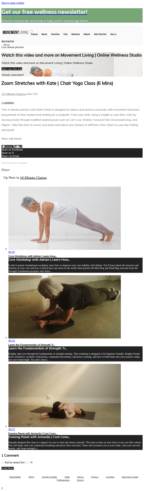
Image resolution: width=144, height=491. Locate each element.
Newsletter (15, 477)
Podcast (87, 34)
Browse (34, 34)
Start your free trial (11, 68)
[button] (31, 31)
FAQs (31, 477)
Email (19, 146)
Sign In (7, 44)
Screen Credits (49, 477)
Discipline (55, 34)
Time (65, 34)
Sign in (113, 34)
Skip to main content (12, 2)
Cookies (110, 477)
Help (67, 477)
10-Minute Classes (13, 94)
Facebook (7, 146)
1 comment (7, 102)
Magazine (75, 34)
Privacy (95, 477)
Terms (80, 477)
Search (44, 34)
